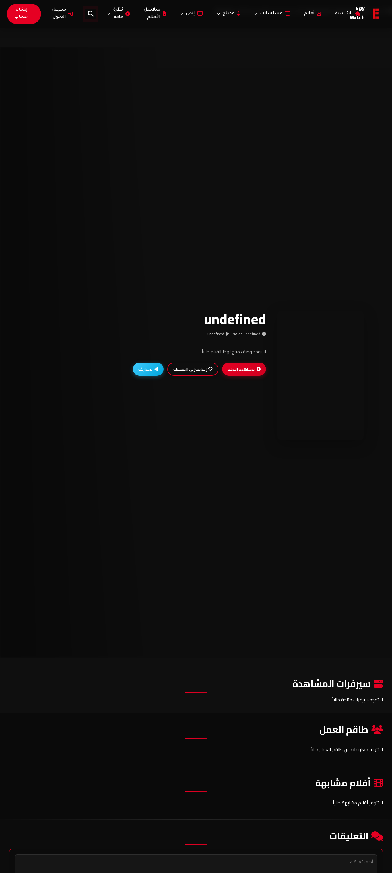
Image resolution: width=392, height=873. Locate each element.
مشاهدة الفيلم (241, 369)
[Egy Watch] (376, 14)
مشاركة (145, 369)
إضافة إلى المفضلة (190, 369)
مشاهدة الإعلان (318, 429)
